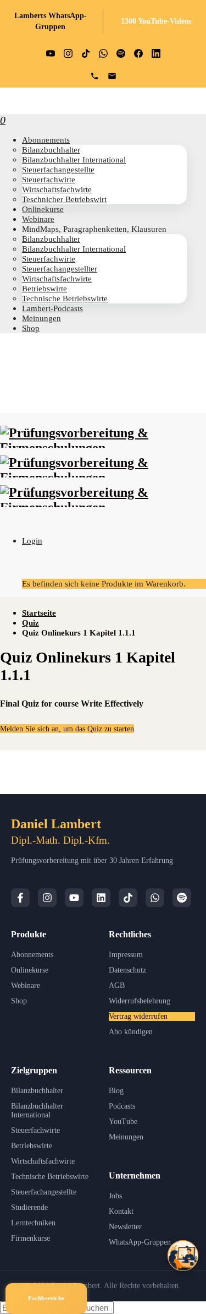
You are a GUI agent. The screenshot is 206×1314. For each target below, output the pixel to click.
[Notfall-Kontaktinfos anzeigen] (183, 1255)
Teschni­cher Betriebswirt (64, 199)
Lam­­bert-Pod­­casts (52, 308)
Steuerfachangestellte (43, 1192)
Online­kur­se (43, 209)
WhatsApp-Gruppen (140, 1242)
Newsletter (125, 1227)
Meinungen (126, 1137)
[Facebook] (20, 897)
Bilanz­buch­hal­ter (51, 149)
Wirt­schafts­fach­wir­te (57, 189)
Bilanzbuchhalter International (37, 1110)
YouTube (123, 1121)
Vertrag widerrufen (138, 1016)
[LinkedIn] (101, 897)
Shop (31, 328)
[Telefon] (94, 76)
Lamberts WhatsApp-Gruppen (50, 21)
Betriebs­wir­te (44, 288)
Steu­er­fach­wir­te (48, 179)
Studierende (29, 1207)
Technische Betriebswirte (49, 1176)
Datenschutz (127, 970)
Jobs (115, 1196)
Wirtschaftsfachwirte (43, 1161)
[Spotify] (181, 897)
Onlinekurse (29, 970)
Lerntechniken (33, 1223)
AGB (117, 985)
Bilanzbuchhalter (37, 1091)
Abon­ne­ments (46, 139)
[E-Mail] (112, 76)
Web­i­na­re (38, 219)
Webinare (25, 985)
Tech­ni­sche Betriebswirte (65, 298)
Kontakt (121, 1211)
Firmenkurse (30, 1238)
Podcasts (122, 1106)
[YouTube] (74, 897)
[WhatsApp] (155, 897)
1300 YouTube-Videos (156, 21)
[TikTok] (128, 897)
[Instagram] (47, 897)
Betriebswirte (31, 1146)
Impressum (126, 955)
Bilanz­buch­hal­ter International (74, 159)
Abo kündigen (131, 1032)
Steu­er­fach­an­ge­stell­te (58, 169)
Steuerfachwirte (35, 1130)
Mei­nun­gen (41, 318)
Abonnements (32, 955)
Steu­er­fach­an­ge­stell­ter (59, 268)
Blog (116, 1091)
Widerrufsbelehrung (139, 1001)
